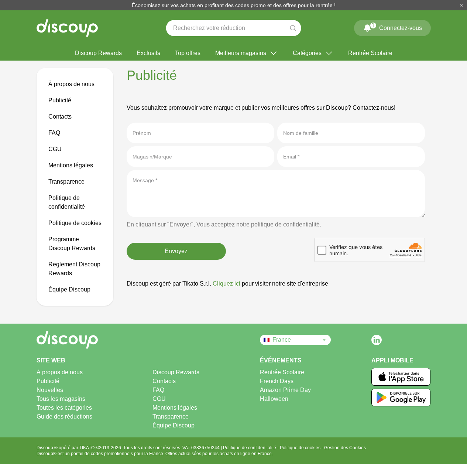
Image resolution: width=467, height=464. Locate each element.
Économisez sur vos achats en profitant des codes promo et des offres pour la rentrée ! (234, 5)
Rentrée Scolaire (370, 53)
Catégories (307, 53)
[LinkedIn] (376, 340)
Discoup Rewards (98, 53)
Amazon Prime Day (285, 390)
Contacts (60, 116)
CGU (55, 149)
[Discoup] (92, 340)
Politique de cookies (75, 223)
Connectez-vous (396, 26)
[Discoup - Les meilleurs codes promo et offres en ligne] (67, 28)
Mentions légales (70, 165)
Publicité (59, 100)
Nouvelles (50, 390)
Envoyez (176, 251)
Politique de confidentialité (250, 447)
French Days (276, 381)
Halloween (274, 399)
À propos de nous (71, 84)
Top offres (187, 53)
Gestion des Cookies (345, 447)
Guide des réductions (64, 416)
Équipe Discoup (69, 289)
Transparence (66, 181)
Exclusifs (148, 53)
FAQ (54, 133)
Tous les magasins (61, 399)
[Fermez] (461, 5)
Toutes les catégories (64, 408)
